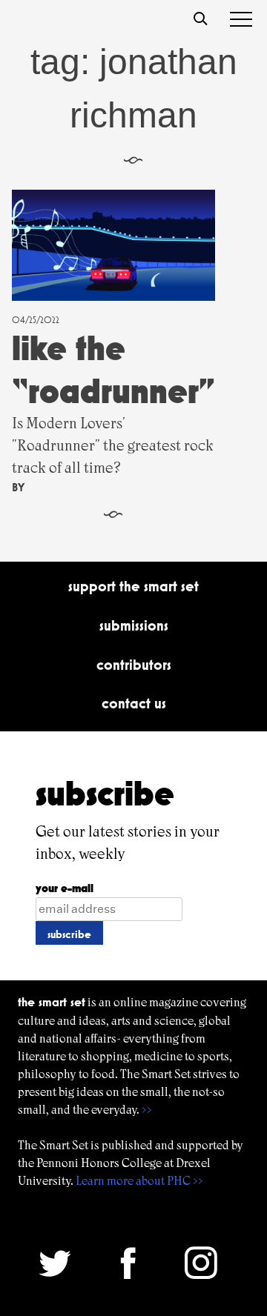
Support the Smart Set (133, 586)
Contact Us (134, 703)
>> (147, 1110)
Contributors (133, 664)
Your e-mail (64, 888)
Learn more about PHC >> (139, 1181)
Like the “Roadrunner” (113, 369)
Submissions (133, 625)
